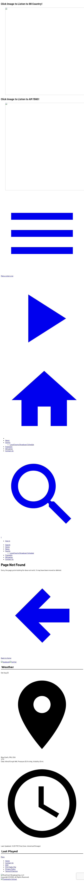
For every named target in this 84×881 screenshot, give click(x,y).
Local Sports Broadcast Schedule (22, 444)
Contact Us (9, 451)
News (7, 440)
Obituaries (9, 449)
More (2, 857)
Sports (7, 442)
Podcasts (8, 447)
